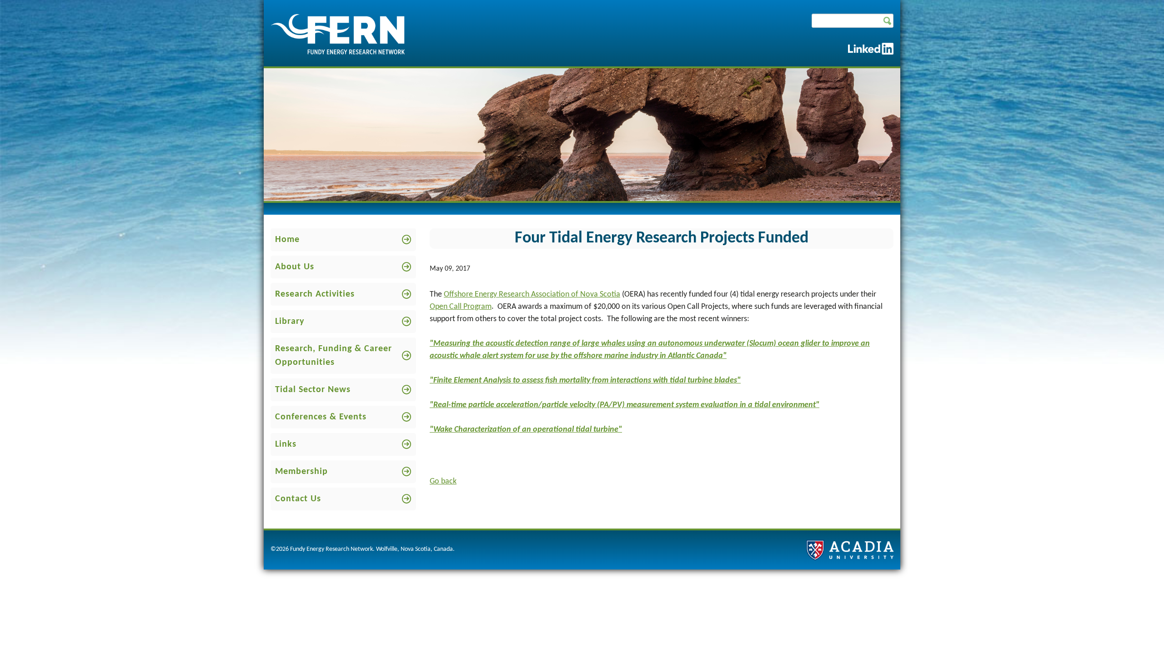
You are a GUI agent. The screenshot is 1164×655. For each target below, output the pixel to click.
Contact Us (298, 499)
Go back (443, 481)
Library (289, 321)
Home (287, 239)
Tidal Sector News (313, 389)
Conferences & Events (320, 417)
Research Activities (315, 294)
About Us (294, 267)
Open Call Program (461, 306)
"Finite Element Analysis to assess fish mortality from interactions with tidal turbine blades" (585, 380)
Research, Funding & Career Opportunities (333, 355)
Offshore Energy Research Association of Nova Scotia (532, 294)
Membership (301, 471)
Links (285, 444)
